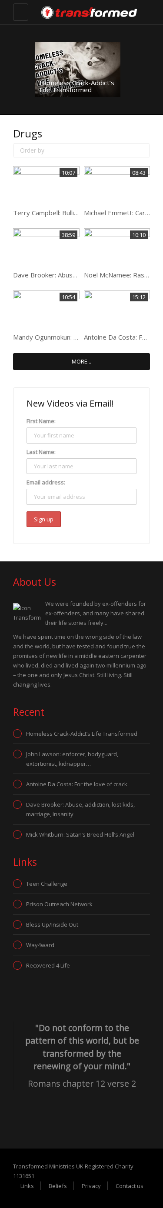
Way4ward (40, 945)
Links (27, 1186)
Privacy (91, 1186)
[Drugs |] (75, 12)
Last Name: (41, 452)
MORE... (81, 361)
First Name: (41, 421)
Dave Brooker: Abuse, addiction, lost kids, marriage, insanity (80, 809)
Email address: (46, 482)
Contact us (129, 1186)
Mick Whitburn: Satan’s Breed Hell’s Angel (80, 834)
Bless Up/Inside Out (52, 924)
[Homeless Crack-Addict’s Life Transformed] (77, 69)
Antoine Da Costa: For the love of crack (76, 784)
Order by (32, 150)
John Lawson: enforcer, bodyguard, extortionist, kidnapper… (72, 759)
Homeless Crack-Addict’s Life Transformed (77, 86)
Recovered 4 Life (48, 965)
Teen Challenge (46, 884)
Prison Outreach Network (59, 904)
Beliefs (58, 1186)
